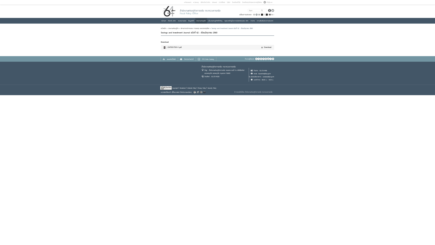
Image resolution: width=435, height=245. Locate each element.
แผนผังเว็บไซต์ (171, 59)
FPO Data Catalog (208, 59)
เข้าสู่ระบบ (269, 2)
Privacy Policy (202, 88)
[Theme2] (264, 14)
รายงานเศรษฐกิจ (173, 28)
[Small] (254, 14)
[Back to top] (428, 238)
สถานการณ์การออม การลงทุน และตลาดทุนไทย (195, 28)
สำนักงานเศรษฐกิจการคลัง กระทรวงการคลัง (219, 66)
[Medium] (256, 14)
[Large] (259, 14)
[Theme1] (262, 14)
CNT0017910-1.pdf (175, 47)
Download (267, 47)
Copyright (175, 88)
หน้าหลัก (163, 28)
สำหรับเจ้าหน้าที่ (189, 59)
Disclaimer (183, 88)
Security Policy (212, 88)
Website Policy (191, 88)
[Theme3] (267, 14)
